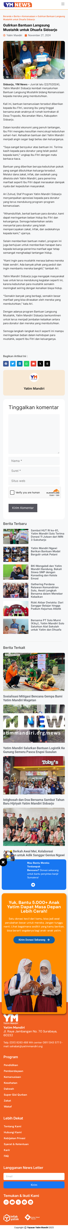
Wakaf (8, 1106)
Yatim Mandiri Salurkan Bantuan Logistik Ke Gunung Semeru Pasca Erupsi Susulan (34, 750)
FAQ (6, 1156)
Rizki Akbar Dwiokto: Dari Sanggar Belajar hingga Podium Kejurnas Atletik (47, 605)
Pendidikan (11, 1065)
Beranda (7, 16)
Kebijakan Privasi (14, 1138)
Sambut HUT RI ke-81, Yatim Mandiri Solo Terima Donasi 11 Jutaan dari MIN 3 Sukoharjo (47, 535)
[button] (6, 363)
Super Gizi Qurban (15, 1094)
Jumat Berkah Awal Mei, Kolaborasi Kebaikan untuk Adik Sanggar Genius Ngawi (34, 853)
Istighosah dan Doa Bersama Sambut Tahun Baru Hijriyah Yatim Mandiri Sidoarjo (33, 801)
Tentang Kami (12, 1126)
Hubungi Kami (13, 1132)
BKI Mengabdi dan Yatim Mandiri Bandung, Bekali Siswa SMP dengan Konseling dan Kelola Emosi (46, 572)
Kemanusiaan (28, 16)
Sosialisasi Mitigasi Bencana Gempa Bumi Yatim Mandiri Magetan (32, 698)
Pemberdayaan (13, 1071)
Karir (7, 1150)
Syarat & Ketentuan (16, 1144)
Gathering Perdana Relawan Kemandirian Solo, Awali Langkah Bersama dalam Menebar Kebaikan (47, 590)
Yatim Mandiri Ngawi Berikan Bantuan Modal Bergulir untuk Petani (45, 551)
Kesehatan (10, 1083)
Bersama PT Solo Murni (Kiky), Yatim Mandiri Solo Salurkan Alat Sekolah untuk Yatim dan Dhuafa (47, 625)
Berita (17, 16)
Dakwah (9, 1089)
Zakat (7, 1100)
